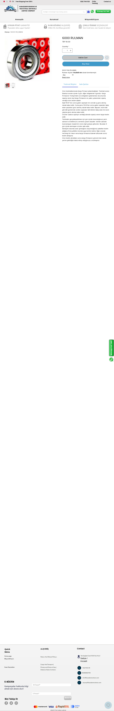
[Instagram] (16, 703)
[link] (70, 84)
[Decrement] (64, 50)
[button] (88, 11)
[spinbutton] (67, 50)
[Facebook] (6, 703)
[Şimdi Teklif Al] (79, 668)
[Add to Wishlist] (106, 57)
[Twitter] (11, 703)
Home (7, 32)
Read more (66, 77)
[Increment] (70, 50)
